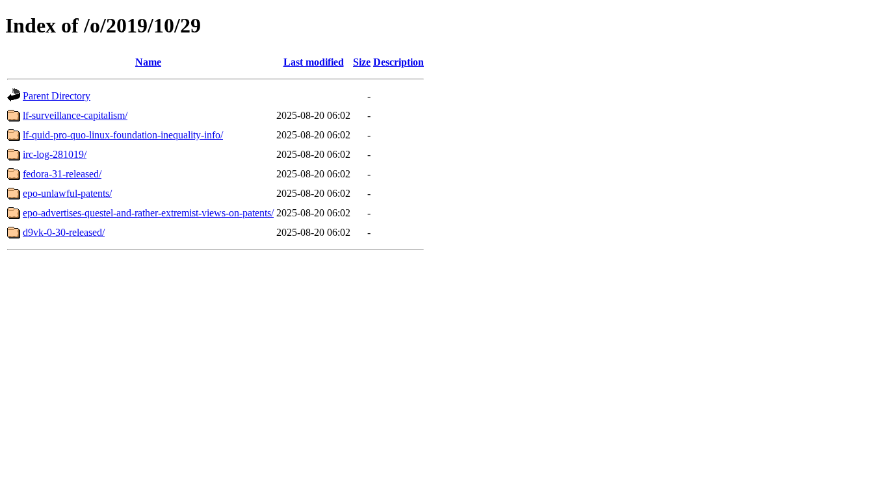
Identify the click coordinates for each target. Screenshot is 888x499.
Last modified (313, 62)
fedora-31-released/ (62, 173)
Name (148, 62)
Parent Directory (56, 95)
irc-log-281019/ (54, 154)
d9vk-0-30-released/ (64, 232)
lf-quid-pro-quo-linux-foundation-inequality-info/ (123, 134)
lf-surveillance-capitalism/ (75, 115)
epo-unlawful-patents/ (67, 193)
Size (362, 62)
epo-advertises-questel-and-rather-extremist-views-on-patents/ (148, 212)
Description (398, 62)
